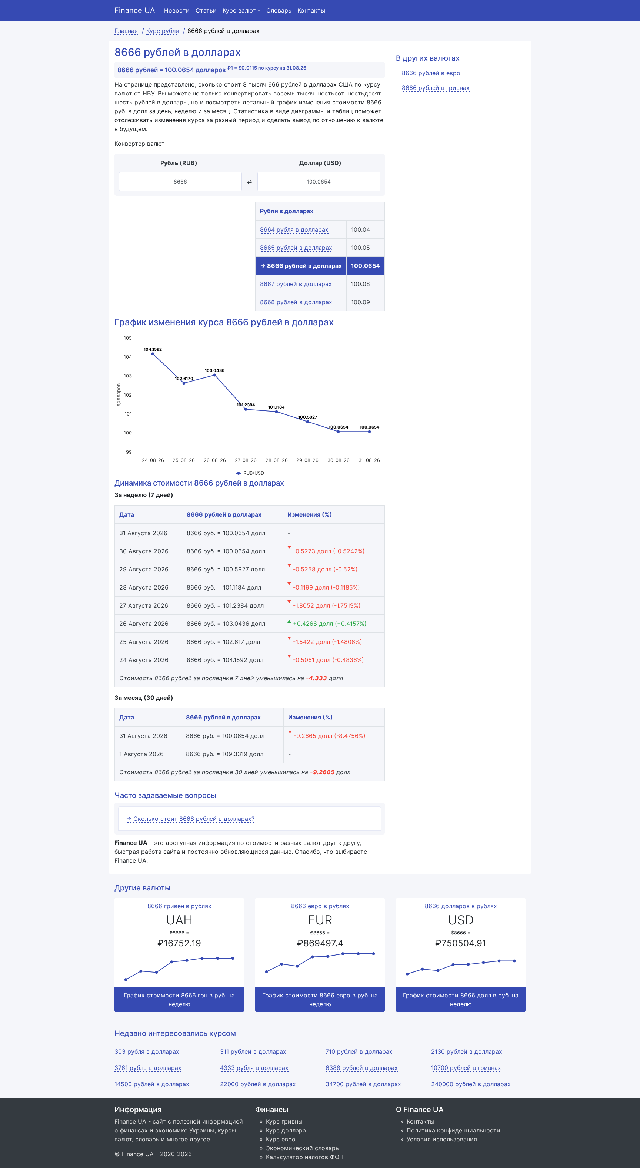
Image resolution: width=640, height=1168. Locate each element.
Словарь (278, 10)
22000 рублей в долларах (258, 1084)
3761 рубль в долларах (147, 1067)
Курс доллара (286, 1130)
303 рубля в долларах (146, 1051)
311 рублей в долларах (253, 1051)
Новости (177, 10)
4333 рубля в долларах (254, 1067)
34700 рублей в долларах (363, 1084)
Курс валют (239, 10)
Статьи (206, 10)
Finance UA (134, 10)
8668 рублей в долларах (296, 302)
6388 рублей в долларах (362, 1067)
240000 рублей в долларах (471, 1084)
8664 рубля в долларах (294, 229)
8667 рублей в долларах (296, 284)
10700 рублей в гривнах (466, 1067)
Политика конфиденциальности (453, 1130)
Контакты (311, 10)
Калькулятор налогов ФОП (305, 1157)
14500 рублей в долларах (151, 1084)
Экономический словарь (302, 1148)
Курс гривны (284, 1121)
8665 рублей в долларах (296, 247)
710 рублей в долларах (359, 1051)
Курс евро (281, 1139)
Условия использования (442, 1139)
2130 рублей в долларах (466, 1051)
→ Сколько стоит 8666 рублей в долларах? (190, 818)
